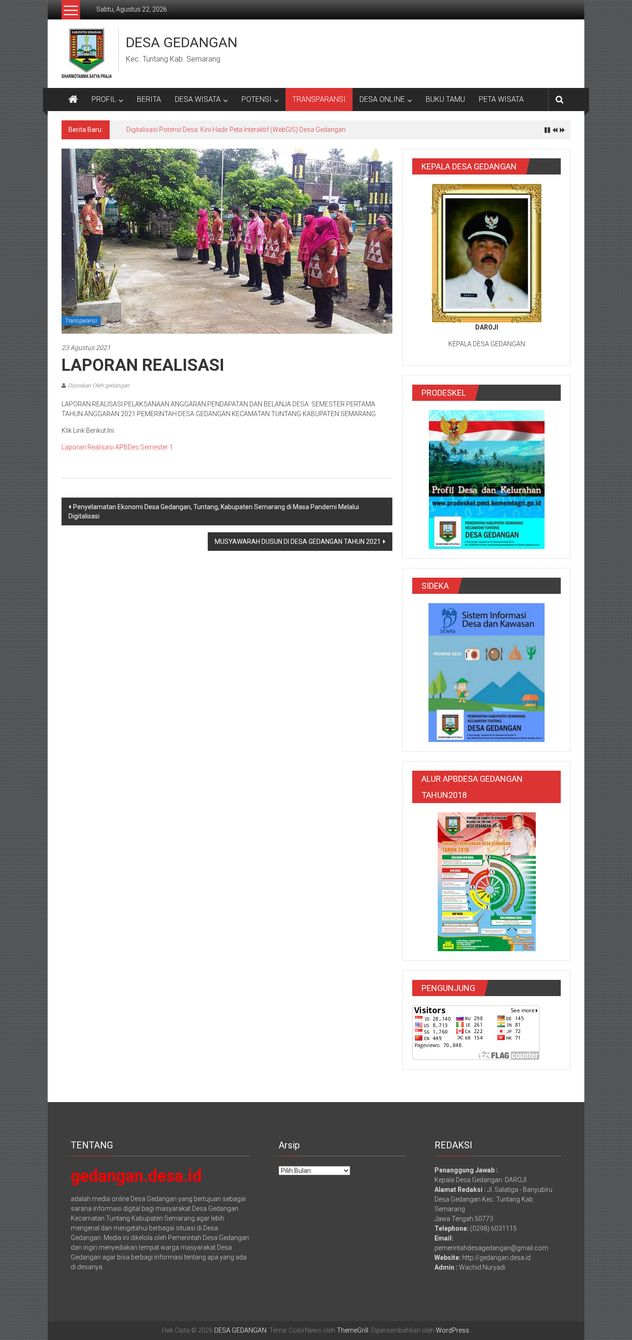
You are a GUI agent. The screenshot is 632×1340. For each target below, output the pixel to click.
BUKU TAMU (445, 99)
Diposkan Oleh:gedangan (99, 385)
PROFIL (104, 99)
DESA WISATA (198, 99)
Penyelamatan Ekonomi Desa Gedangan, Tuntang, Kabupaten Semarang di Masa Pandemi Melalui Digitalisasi (213, 511)
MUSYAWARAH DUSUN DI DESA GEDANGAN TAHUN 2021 (298, 541)
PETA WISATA (501, 99)
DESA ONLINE (382, 99)
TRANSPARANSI (319, 99)
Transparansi (81, 321)
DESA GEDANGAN (181, 42)
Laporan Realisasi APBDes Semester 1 (117, 447)
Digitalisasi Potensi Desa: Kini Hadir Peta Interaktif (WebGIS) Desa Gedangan (236, 129)
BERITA (149, 99)
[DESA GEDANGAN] (73, 99)
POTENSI (257, 99)
